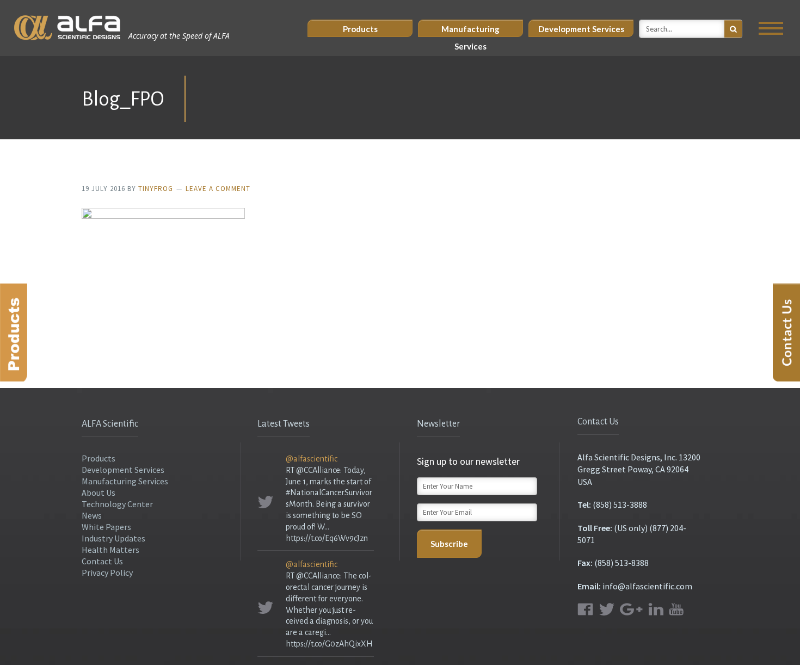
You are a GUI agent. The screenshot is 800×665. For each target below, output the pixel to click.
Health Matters (110, 549)
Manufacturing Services (470, 30)
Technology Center (117, 503)
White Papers (106, 526)
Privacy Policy (107, 572)
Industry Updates (113, 538)
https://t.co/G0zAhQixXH (329, 643)
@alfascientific (311, 458)
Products (360, 29)
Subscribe (449, 544)
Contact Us (102, 561)
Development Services (581, 29)
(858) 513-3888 (620, 504)
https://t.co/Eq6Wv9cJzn (327, 538)
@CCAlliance (318, 470)
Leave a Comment (218, 188)
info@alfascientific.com (647, 586)
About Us (98, 492)
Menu (771, 28)
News (92, 515)
